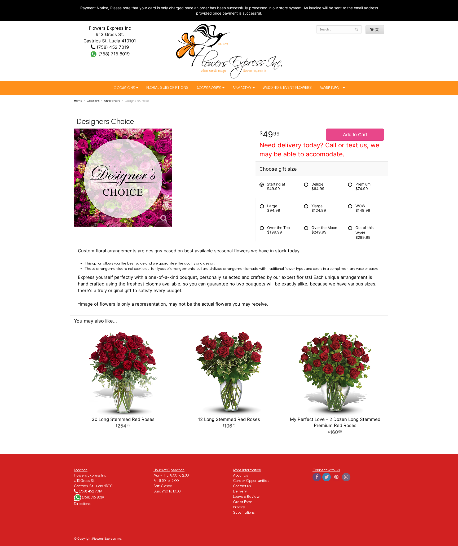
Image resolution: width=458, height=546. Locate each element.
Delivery (240, 491)
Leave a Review (246, 496)
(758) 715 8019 (113, 53)
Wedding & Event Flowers (287, 87)
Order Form (242, 502)
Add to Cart (355, 134)
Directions (82, 503)
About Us (240, 475)
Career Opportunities (251, 480)
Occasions (124, 88)
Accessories (208, 88)
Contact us (242, 486)
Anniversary (112, 101)
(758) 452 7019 (112, 47)
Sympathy (242, 88)
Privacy (239, 507)
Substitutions (243, 512)
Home (78, 101)
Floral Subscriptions (167, 87)
